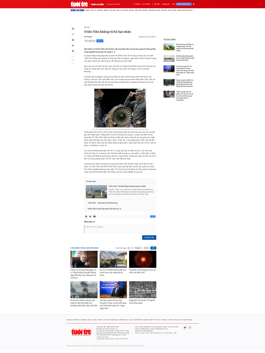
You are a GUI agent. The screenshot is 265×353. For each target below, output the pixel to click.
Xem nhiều (83, 320)
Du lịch (131, 320)
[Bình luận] (72, 40)
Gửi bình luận (149, 237)
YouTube (147, 4)
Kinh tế (118, 10)
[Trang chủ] (77, 10)
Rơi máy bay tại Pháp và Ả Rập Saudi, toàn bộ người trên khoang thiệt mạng (185, 47)
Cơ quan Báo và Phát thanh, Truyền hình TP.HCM (112, 339)
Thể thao (164, 10)
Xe (127, 320)
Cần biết (157, 4)
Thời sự (87, 10)
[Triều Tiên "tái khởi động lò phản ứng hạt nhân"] (96, 191)
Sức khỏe (125, 10)
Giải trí (157, 10)
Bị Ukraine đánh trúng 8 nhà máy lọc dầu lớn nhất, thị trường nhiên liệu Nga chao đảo (84, 303)
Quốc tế (93, 10)
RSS (175, 333)
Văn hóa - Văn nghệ (148, 10)
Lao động (100, 10)
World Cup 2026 (182, 10)
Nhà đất (170, 320)
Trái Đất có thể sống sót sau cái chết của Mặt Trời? (142, 271)
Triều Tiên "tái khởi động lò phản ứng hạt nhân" (127, 186)
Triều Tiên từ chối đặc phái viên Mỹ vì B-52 (104, 209)
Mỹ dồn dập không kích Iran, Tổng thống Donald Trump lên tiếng (185, 58)
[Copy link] (72, 34)
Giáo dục (131, 10)
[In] (72, 46)
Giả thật (183, 320)
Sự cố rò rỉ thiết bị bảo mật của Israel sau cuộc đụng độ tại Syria (113, 272)
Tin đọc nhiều (170, 39)
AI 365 (169, 10)
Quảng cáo (166, 4)
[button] (73, 56)
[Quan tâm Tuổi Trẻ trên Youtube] (185, 327)
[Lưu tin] (72, 51)
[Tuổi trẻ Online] (81, 332)
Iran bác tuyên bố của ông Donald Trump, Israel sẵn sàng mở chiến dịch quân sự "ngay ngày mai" (185, 70)
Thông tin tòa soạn (102, 337)
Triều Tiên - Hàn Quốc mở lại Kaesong (102, 203)
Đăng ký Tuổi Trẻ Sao (183, 4)
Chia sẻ (100, 41)
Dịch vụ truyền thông (142, 333)
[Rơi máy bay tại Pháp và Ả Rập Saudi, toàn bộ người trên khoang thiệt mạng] (169, 46)
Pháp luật (138, 10)
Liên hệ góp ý (168, 333)
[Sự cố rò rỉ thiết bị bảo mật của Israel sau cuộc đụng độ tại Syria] (113, 259)
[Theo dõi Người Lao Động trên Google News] (90, 40)
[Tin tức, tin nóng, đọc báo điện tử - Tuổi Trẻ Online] (80, 4)
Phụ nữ (174, 10)
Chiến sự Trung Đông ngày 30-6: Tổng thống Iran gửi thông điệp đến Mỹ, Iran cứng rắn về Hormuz (83, 274)
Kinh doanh (114, 320)
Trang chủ (69, 320)
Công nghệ (122, 320)
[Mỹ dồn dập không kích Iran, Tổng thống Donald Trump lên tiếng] (169, 58)
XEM (153, 248)
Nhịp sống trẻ (138, 320)
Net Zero (113, 10)
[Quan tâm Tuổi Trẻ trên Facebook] (190, 327)
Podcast (137, 4)
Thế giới (100, 320)
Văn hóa (146, 320)
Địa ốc (190, 10)
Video (89, 320)
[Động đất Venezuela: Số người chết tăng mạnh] (142, 289)
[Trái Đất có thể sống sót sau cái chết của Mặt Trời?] (142, 259)
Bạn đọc (106, 10)
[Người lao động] (97, 4)
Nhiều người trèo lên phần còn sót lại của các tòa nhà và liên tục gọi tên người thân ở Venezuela (184, 96)
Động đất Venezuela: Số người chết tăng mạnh (142, 301)
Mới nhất (77, 320)
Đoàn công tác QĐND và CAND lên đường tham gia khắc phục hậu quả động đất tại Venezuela (184, 83)
